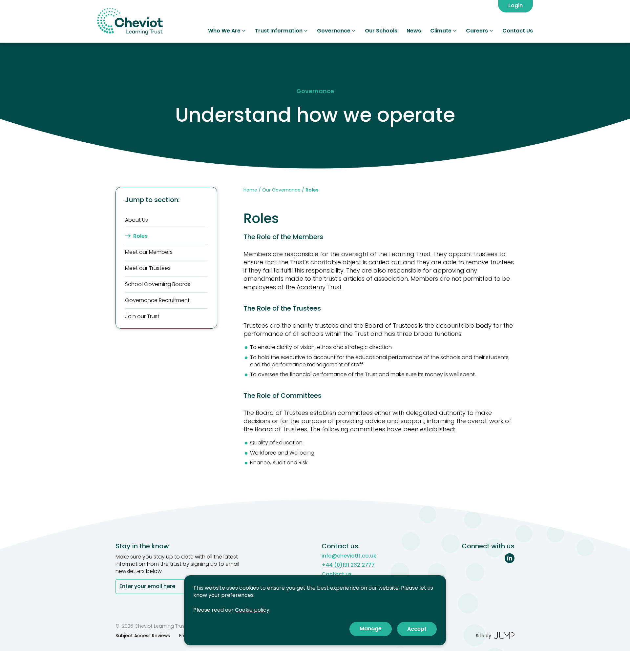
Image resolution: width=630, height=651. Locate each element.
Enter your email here (147, 587)
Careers (477, 30)
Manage (371, 628)
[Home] (130, 21)
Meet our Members (149, 252)
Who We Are (224, 30)
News (414, 30)
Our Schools (381, 30)
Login (515, 5)
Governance (333, 30)
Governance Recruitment (157, 300)
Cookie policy (252, 610)
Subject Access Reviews (143, 635)
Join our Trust (142, 316)
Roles (140, 236)
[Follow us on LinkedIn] (509, 558)
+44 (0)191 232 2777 (348, 565)
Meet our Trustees (148, 268)
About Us (136, 220)
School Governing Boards (157, 284)
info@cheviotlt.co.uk (349, 556)
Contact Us (517, 30)
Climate (441, 30)
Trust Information (279, 30)
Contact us (337, 574)
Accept (417, 629)
